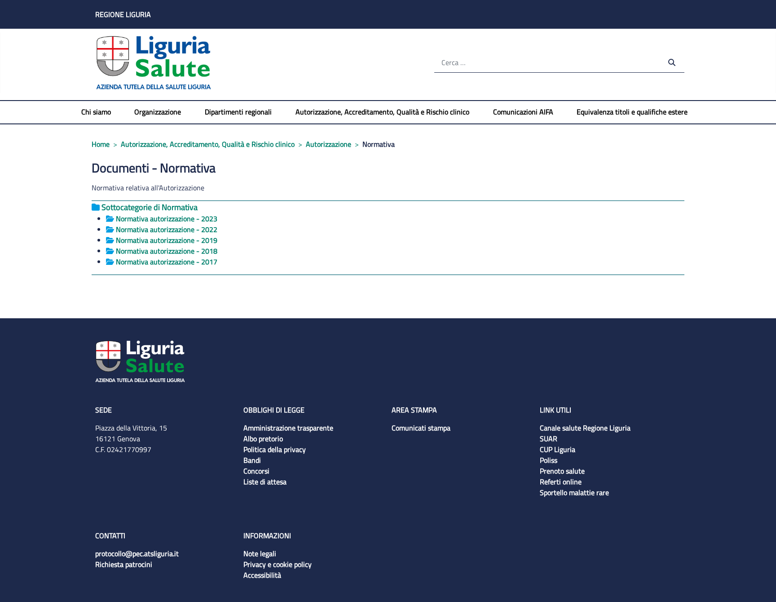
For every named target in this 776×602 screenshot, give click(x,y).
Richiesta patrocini (123, 564)
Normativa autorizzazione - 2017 (166, 261)
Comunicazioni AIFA (523, 112)
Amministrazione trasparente (288, 427)
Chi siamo (96, 112)
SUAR (548, 438)
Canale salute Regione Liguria (585, 427)
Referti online (561, 481)
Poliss (548, 460)
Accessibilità (262, 575)
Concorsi (256, 471)
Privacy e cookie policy (277, 564)
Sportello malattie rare (574, 492)
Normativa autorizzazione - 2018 (166, 251)
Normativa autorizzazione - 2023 (166, 218)
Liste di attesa (265, 481)
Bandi (252, 460)
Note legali (259, 553)
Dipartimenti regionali (238, 112)
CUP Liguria (557, 449)
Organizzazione (157, 112)
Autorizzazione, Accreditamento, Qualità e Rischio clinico (382, 112)
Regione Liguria (123, 14)
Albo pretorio (263, 438)
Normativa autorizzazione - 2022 (166, 229)
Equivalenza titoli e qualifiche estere (632, 112)
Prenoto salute (562, 471)
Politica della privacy (274, 449)
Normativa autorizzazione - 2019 (166, 240)
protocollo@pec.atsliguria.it (137, 553)
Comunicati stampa (421, 427)
